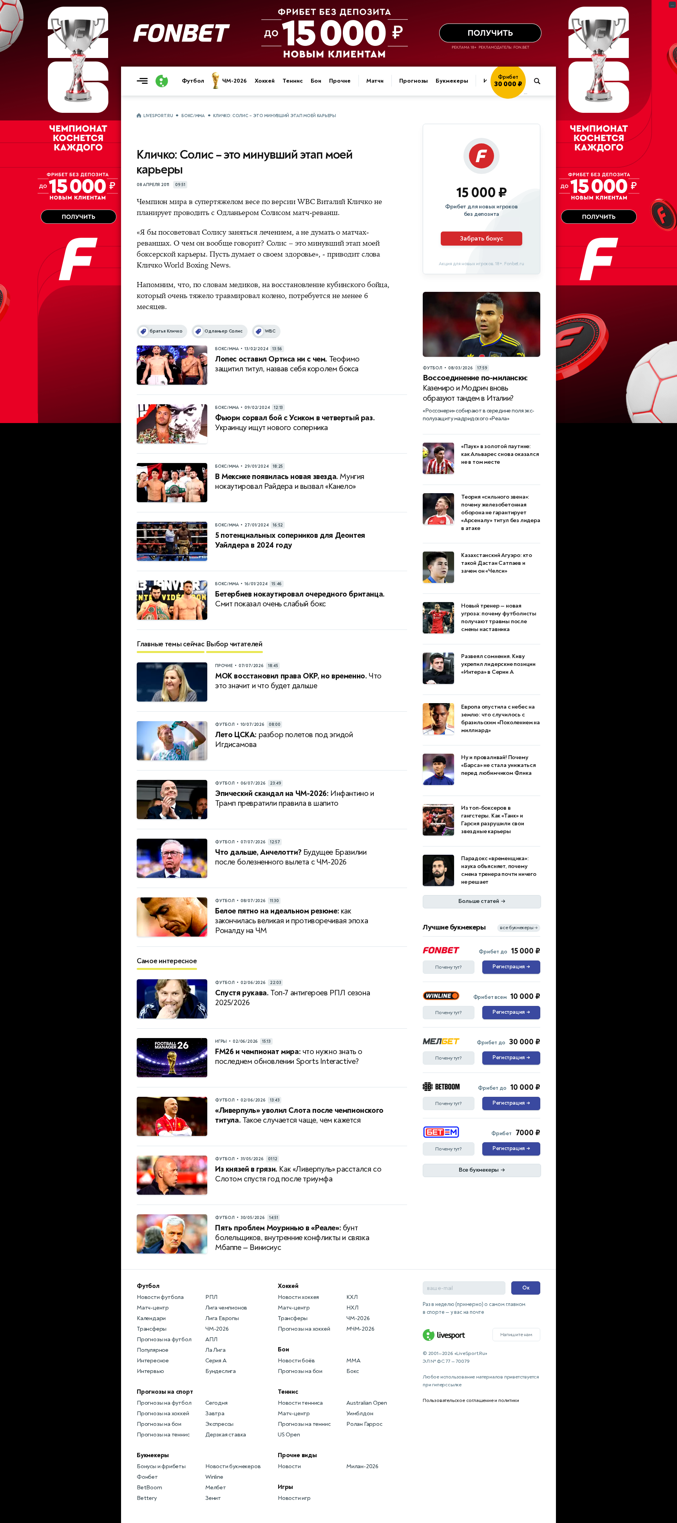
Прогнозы (413, 81)
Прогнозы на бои (159, 1424)
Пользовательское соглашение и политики (471, 1400)
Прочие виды (297, 1455)
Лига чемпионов (226, 1307)
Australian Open (366, 1403)
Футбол (193, 81)
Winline (214, 1477)
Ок (526, 1287)
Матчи (375, 81)
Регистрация (511, 966)
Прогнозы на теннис (163, 1434)
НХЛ (352, 1307)
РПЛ (211, 1297)
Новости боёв (296, 1360)
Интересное (153, 1360)
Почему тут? (448, 967)
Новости (289, 1466)
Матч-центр (153, 1307)
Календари (151, 1318)
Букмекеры (452, 81)
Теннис (292, 81)
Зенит (213, 1498)
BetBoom (149, 1487)
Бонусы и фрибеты (161, 1466)
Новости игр (294, 1498)
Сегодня (216, 1403)
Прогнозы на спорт (165, 1392)
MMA (353, 1360)
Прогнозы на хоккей (163, 1413)
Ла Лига (215, 1350)
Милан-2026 (362, 1466)
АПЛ (211, 1339)
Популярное (152, 1350)
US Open (289, 1434)
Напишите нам (516, 1334)
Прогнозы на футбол (164, 1339)
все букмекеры (519, 927)
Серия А (215, 1360)
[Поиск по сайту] (541, 81)
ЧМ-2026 (234, 81)
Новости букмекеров (233, 1466)
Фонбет (147, 1477)
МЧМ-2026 (360, 1329)
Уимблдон (359, 1413)
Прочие (339, 81)
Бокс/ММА (193, 115)
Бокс (352, 1371)
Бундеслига (220, 1371)
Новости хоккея (298, 1297)
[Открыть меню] (144, 81)
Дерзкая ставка (225, 1434)
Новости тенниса (300, 1403)
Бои (316, 81)
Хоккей (265, 81)
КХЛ (351, 1297)
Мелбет (215, 1487)
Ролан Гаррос (364, 1424)
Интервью (150, 1371)
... (525, 93)
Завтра (214, 1413)
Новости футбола (160, 1297)
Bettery (147, 1498)
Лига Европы (222, 1318)
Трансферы (152, 1329)
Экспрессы (219, 1424)
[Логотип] (162, 81)
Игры (285, 1487)
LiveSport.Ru (158, 115)
